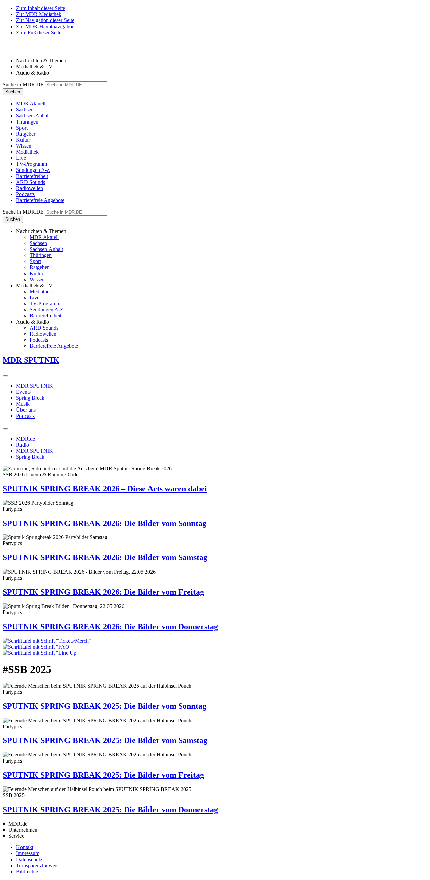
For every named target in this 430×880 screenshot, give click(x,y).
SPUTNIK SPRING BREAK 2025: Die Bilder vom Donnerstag (110, 809)
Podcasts (25, 416)
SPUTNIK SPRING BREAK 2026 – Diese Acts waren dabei (105, 488)
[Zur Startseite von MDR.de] (17, 49)
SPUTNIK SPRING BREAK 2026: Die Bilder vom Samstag (105, 557)
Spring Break (30, 398)
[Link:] (215, 641)
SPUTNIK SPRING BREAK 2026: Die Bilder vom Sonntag (104, 523)
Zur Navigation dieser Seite (45, 20)
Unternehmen (22, 830)
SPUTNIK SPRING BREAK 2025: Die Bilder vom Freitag (103, 775)
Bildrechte (27, 871)
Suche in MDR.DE (23, 84)
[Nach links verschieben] (5, 429)
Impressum (27, 853)
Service (16, 836)
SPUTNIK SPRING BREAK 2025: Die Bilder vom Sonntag (104, 706)
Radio (22, 445)
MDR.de (25, 439)
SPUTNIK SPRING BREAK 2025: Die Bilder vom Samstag (105, 740)
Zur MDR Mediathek (38, 14)
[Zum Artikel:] (215, 647)
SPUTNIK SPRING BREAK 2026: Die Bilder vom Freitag (103, 592)
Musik (23, 404)
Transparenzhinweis (37, 865)
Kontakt (24, 847)
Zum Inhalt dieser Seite (40, 8)
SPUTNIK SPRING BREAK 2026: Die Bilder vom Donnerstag (110, 626)
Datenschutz (29, 859)
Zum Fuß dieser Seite (38, 32)
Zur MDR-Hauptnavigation (45, 26)
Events (23, 392)
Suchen (12, 91)
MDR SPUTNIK (34, 386)
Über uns (26, 410)
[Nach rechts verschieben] (5, 376)
